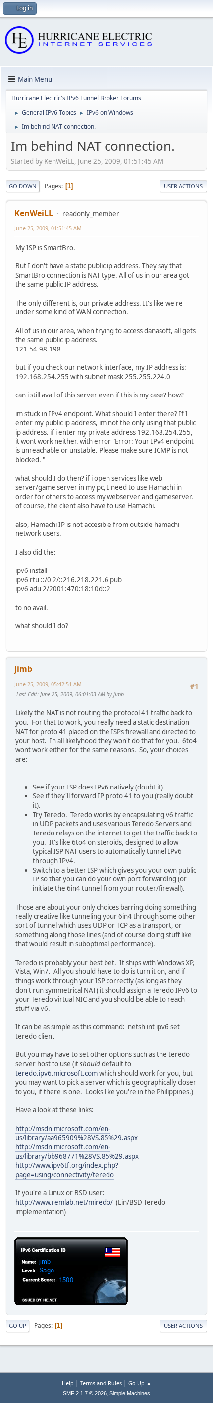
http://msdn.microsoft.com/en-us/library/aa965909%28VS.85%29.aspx (76, 1133)
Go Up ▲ (140, 1383)
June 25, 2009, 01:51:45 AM (48, 228)
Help (68, 1383)
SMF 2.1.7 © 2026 (84, 1393)
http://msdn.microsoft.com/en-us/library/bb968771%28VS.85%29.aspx (77, 1151)
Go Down (23, 186)
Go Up (17, 1325)
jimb (23, 668)
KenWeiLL (33, 213)
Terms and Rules (101, 1383)
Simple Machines (129, 1393)
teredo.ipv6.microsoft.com (56, 1073)
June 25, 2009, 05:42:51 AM (48, 684)
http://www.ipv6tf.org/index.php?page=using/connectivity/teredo (66, 1170)
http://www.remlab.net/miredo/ (64, 1202)
